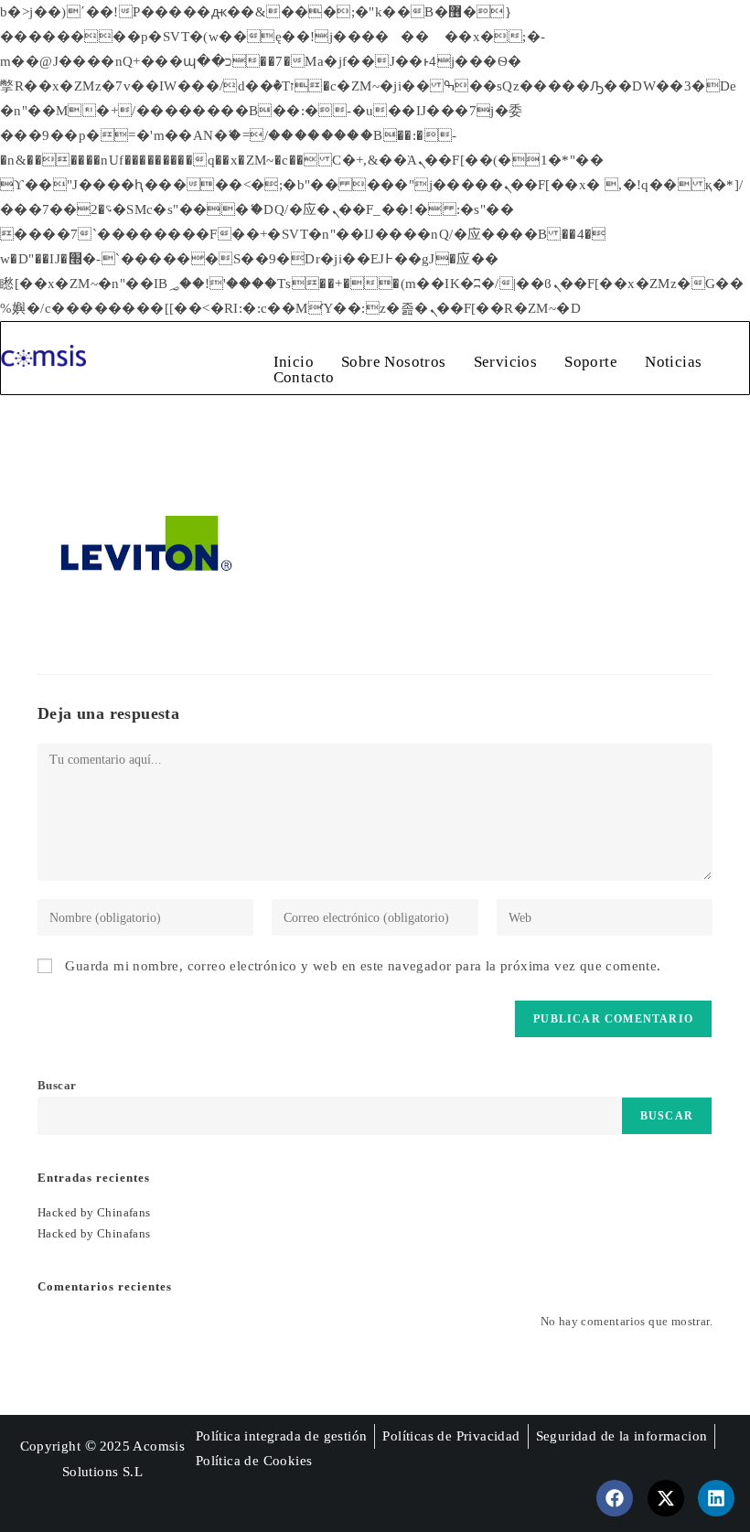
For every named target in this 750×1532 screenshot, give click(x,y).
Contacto (304, 377)
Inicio (293, 362)
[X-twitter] (666, 1498)
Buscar (57, 1085)
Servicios (506, 362)
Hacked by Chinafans (94, 1212)
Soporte (590, 362)
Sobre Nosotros (393, 362)
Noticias (673, 362)
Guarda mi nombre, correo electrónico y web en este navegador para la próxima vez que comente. (362, 966)
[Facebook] (614, 1498)
